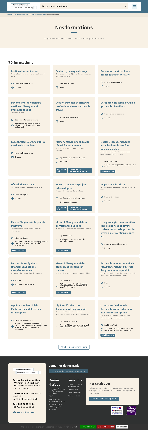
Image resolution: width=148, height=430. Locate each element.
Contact (52, 410)
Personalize (122, 427)
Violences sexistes (75, 396)
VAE (51, 396)
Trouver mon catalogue (103, 399)
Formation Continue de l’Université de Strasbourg (29, 14)
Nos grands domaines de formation (67, 371)
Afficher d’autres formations (74, 347)
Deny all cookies (107, 427)
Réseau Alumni (74, 390)
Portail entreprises (75, 393)
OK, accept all (89, 427)
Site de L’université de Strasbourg (75, 386)
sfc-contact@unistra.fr (24, 412)
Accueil (9, 14)
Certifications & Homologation (55, 405)
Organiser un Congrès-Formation (57, 400)
